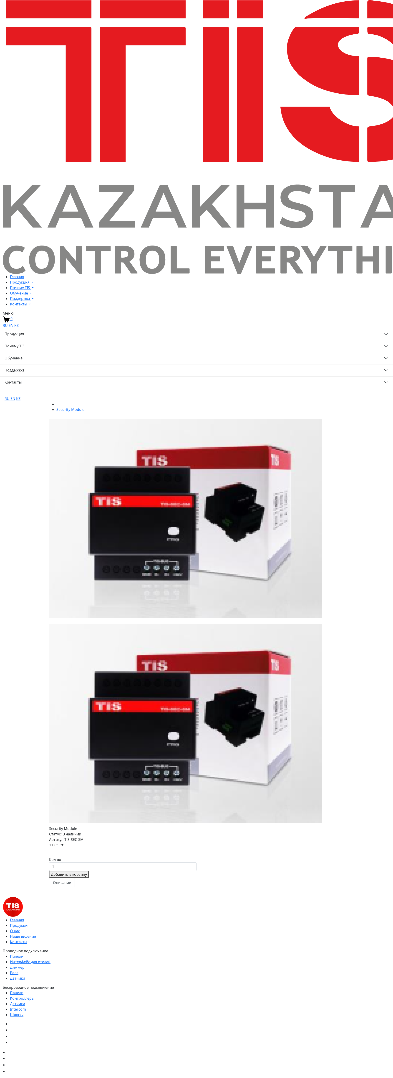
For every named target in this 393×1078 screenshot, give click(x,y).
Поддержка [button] (20, 298)
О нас (15, 930)
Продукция (14, 333)
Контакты (13, 382)
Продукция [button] (20, 282)
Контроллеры (22, 998)
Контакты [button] (19, 304)
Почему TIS (15, 345)
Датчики (17, 978)
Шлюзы (16, 1014)
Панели (16, 956)
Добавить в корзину (69, 874)
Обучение (14, 358)
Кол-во (55, 859)
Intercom (18, 1009)
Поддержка (15, 370)
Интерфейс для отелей (30, 961)
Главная (17, 276)
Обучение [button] (19, 293)
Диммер (17, 967)
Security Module (70, 409)
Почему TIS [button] (20, 287)
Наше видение (23, 936)
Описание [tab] (62, 882)
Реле (14, 972)
